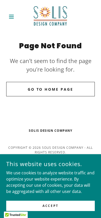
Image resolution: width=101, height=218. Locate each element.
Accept (50, 206)
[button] (12, 16)
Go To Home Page (51, 89)
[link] (50, 16)
